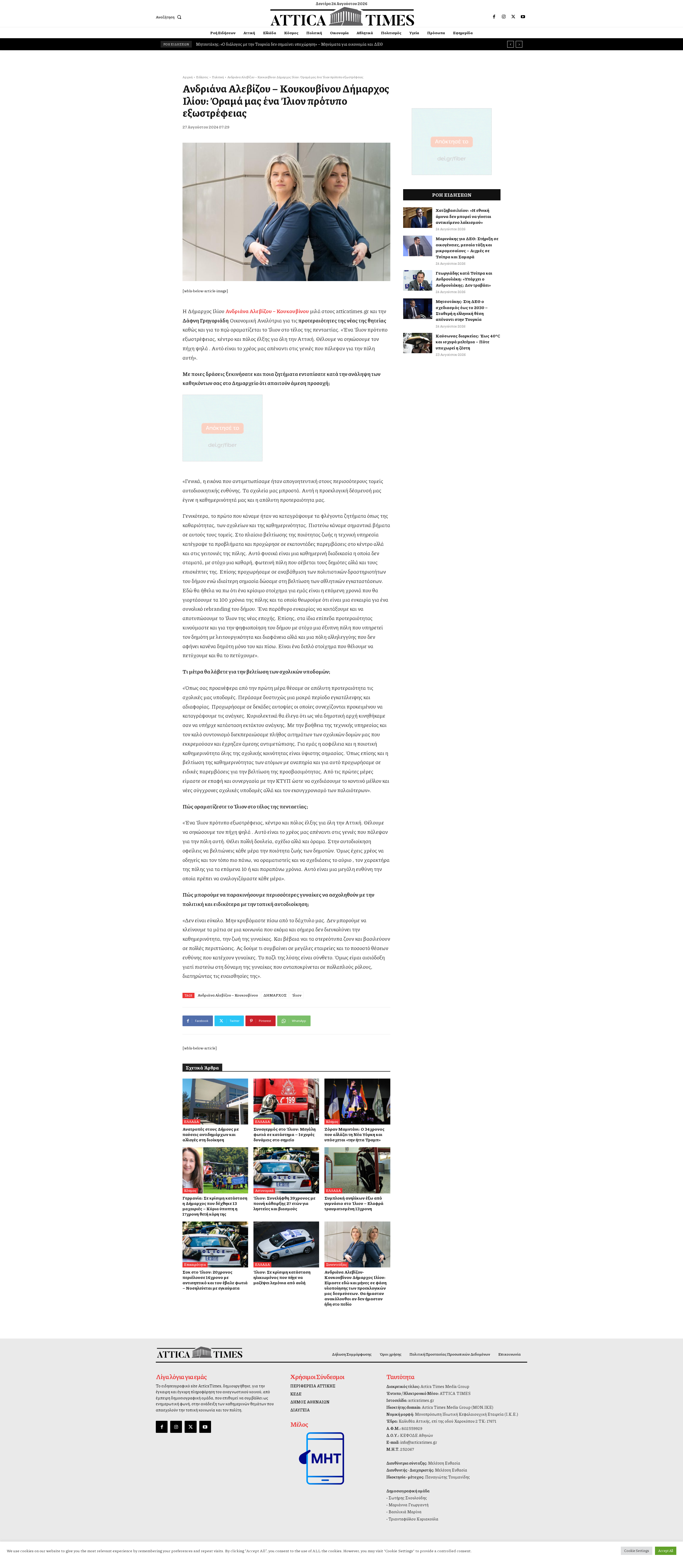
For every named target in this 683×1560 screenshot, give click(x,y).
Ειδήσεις (202, 77)
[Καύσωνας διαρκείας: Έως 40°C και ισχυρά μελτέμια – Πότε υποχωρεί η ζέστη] (417, 343)
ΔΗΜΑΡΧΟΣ (275, 995)
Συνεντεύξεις (336, 1264)
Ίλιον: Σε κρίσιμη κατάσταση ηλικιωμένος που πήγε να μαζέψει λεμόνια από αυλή (282, 1277)
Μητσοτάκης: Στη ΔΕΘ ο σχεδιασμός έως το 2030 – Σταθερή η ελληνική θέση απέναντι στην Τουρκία (462, 310)
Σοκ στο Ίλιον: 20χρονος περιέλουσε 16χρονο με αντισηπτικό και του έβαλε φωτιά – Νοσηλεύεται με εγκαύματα (215, 1280)
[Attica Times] (199, 1352)
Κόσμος (332, 1121)
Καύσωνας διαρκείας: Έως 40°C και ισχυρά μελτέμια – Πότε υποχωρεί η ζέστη (468, 342)
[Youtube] (523, 17)
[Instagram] (503, 17)
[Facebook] (494, 17)
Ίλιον (296, 995)
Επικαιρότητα (195, 1264)
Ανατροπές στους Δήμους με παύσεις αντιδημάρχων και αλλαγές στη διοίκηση (210, 1134)
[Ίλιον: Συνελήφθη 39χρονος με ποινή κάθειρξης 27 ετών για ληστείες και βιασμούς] (286, 1170)
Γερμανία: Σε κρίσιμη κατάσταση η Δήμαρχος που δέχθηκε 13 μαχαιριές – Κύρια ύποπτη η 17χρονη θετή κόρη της (214, 1206)
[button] (170, 16)
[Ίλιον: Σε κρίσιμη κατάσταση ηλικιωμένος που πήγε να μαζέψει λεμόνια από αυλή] (286, 1244)
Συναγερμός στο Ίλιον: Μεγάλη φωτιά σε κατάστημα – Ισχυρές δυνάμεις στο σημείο (284, 1134)
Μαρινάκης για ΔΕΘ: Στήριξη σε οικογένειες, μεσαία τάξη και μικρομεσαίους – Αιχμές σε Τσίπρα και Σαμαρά (467, 247)
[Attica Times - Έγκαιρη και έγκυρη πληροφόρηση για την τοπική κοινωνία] (342, 16)
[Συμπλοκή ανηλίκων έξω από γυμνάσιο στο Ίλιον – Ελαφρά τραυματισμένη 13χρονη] (357, 1170)
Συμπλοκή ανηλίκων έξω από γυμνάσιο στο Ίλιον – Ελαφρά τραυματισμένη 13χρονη (353, 1203)
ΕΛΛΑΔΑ (191, 1121)
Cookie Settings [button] (636, 1550)
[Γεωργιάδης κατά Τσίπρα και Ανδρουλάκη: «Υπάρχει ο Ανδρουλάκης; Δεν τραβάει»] (417, 280)
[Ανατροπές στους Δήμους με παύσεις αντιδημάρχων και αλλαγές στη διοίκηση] (215, 1102)
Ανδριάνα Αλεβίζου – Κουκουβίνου (228, 995)
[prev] (510, 44)
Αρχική (187, 77)
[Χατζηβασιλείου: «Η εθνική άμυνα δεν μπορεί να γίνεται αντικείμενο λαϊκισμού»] (417, 217)
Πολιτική (218, 77)
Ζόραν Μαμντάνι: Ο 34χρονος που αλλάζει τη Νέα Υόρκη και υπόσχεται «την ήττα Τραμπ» (354, 1134)
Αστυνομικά (264, 1190)
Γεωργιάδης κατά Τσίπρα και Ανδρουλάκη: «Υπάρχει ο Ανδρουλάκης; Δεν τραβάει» (464, 279)
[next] (519, 44)
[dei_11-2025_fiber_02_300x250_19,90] (286, 428)
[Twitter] (513, 17)
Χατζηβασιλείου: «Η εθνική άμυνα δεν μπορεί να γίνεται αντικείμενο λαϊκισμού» (463, 216)
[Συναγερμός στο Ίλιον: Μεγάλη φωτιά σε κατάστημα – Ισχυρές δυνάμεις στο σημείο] (286, 1102)
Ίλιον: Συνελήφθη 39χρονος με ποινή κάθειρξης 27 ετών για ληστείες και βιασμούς (284, 1203)
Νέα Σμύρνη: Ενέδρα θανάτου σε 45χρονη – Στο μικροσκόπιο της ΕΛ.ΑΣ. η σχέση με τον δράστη (281, 44)
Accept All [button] (665, 1550)
